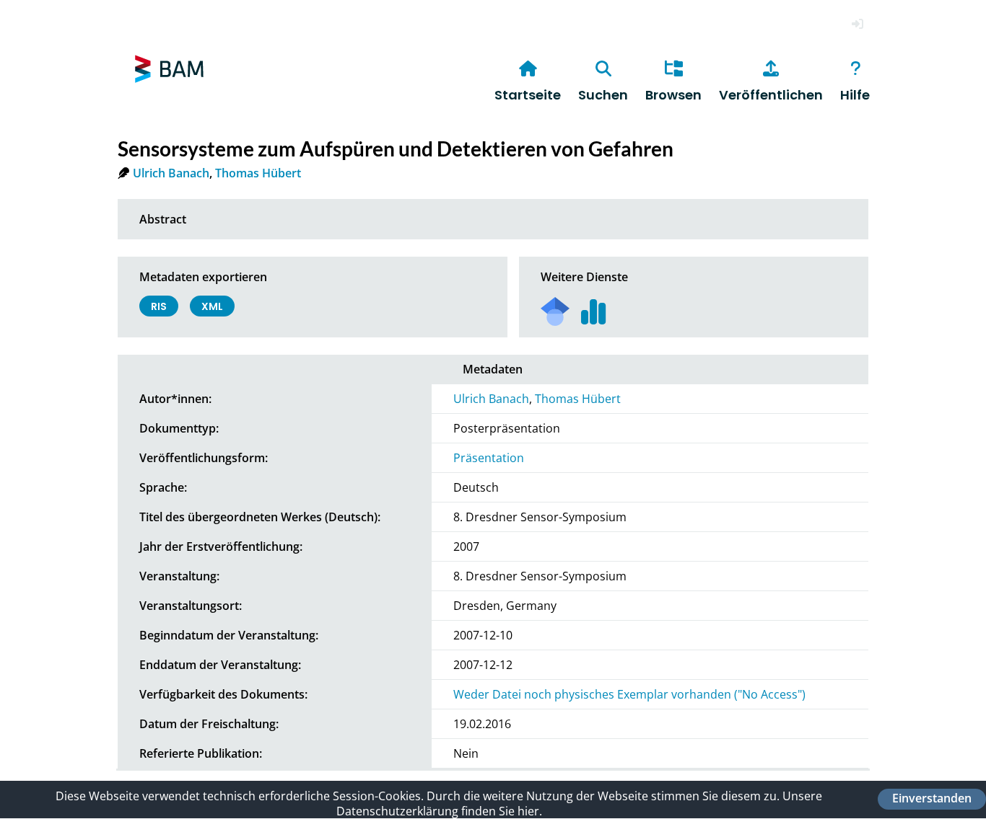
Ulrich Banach (171, 173)
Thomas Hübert (258, 173)
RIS (159, 306)
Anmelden (857, 24)
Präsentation (488, 458)
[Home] (169, 89)
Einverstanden (932, 799)
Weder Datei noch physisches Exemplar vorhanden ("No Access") (629, 694)
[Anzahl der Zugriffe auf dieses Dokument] (593, 306)
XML (212, 306)
